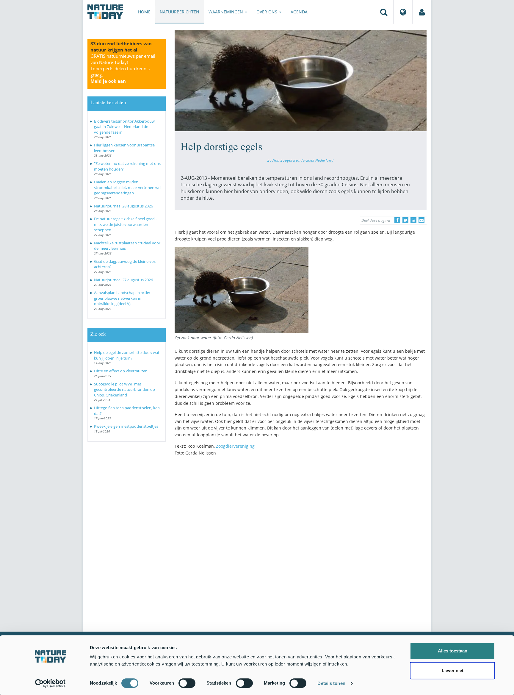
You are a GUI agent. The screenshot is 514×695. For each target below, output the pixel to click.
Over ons (267, 12)
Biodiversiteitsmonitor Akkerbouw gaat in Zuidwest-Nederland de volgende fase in (124, 126)
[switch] (186, 683)
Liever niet (452, 670)
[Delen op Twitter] (405, 220)
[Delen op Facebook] (397, 220)
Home (144, 12)
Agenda (299, 12)
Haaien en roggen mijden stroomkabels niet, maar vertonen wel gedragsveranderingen (127, 187)
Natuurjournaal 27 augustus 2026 (123, 279)
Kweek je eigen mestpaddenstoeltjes (126, 426)
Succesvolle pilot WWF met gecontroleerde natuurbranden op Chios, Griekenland (124, 389)
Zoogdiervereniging (235, 446)
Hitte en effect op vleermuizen (121, 371)
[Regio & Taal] (403, 12)
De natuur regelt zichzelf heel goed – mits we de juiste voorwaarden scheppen (126, 224)
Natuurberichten (179, 12)
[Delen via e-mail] (421, 220)
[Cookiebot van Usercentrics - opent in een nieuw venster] (50, 683)
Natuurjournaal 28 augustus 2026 (123, 206)
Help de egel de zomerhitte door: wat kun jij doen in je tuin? (126, 355)
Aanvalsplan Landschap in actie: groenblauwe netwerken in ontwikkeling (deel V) (122, 298)
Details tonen (331, 683)
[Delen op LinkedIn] (413, 220)
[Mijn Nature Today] (422, 12)
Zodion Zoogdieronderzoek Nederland (300, 160)
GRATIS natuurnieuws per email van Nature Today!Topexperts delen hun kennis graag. (122, 68)
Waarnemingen (226, 12)
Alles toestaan (452, 650)
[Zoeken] (384, 12)
